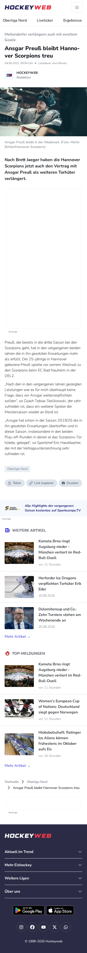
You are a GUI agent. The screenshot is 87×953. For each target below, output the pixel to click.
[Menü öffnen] (77, 7)
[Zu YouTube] (43, 927)
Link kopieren (44, 483)
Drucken (72, 483)
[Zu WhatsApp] (66, 927)
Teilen (17, 483)
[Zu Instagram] (21, 927)
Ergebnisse (72, 20)
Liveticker (45, 20)
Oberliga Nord (15, 20)
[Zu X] (54, 927)
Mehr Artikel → (18, 636)
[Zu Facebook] (32, 927)
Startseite (12, 782)
